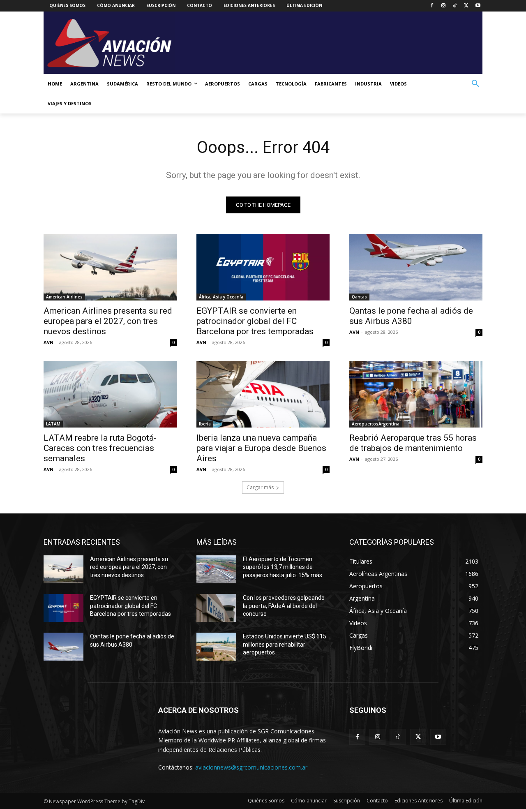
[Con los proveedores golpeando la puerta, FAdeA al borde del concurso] (216, 608)
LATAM (53, 424)
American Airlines (64, 297)
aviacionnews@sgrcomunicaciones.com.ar (251, 767)
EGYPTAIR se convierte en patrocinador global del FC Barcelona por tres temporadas (255, 321)
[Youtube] (477, 6)
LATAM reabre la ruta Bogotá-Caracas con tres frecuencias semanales (100, 448)
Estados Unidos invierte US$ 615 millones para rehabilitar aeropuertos (284, 644)
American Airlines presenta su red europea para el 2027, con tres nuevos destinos (108, 321)
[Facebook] (432, 6)
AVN (48, 342)
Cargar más (260, 487)
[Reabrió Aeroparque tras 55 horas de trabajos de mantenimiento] (415, 394)
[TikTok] (455, 6)
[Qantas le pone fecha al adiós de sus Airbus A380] (415, 267)
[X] (466, 6)
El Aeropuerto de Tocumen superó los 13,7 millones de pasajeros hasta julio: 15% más (282, 567)
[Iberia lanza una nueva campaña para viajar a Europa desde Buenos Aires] (263, 394)
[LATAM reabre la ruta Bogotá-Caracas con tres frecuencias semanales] (110, 394)
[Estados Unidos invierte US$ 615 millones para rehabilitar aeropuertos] (216, 647)
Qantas (359, 297)
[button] (475, 84)
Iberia (205, 424)
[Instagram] (443, 6)
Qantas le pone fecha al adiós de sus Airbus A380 (411, 316)
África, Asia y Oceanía (221, 297)
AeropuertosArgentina (375, 424)
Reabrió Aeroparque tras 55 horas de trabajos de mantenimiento (413, 443)
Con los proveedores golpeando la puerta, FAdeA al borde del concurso (284, 605)
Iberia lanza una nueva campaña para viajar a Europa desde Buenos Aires (261, 448)
